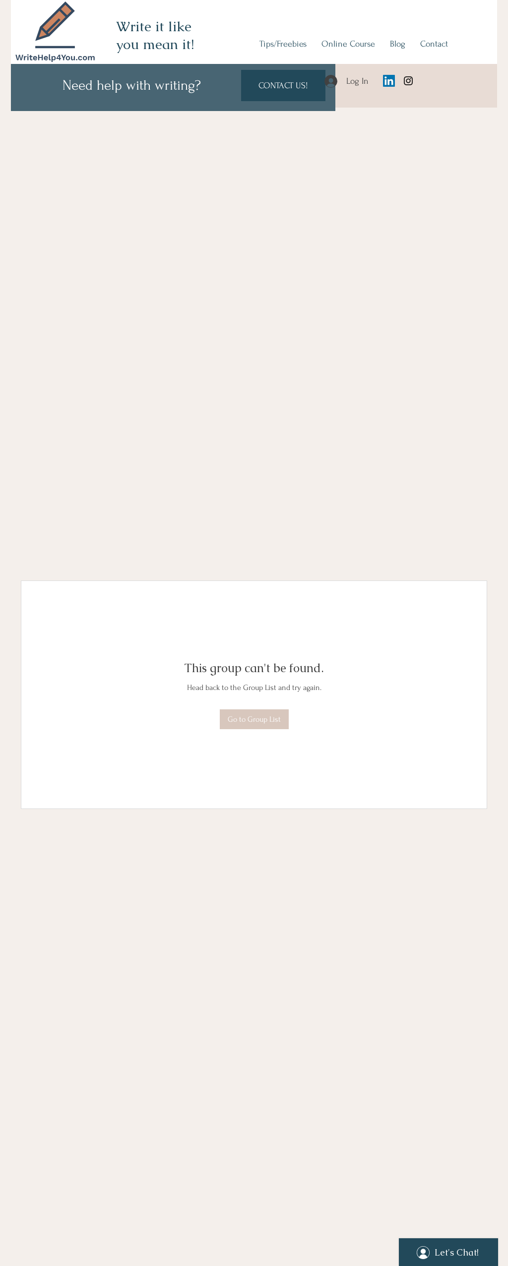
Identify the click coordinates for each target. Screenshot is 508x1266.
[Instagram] (408, 81)
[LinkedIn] (389, 81)
